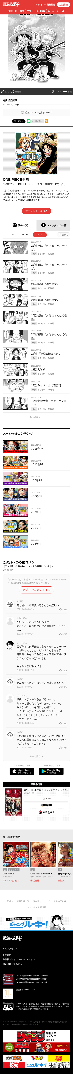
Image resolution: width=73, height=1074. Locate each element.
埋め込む (39, 121)
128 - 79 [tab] (9, 235)
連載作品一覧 (23, 901)
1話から (64, 235)
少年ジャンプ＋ (11, 4)
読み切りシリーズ (41, 901)
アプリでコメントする (36, 589)
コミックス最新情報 (36, 907)
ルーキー (53, 11)
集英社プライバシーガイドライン (19, 959)
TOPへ (10, 901)
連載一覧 (12, 11)
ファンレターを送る (36, 211)
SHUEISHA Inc (11, 1022)
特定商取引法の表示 (12, 964)
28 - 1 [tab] (39, 235)
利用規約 (7, 955)
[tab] (19, 225)
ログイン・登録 (45, 4)
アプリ (30, 11)
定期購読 (63, 4)
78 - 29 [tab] (25, 235)
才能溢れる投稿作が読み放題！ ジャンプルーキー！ (36, 922)
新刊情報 (40, 11)
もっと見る (35, 417)
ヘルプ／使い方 (10, 949)
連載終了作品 (60, 901)
